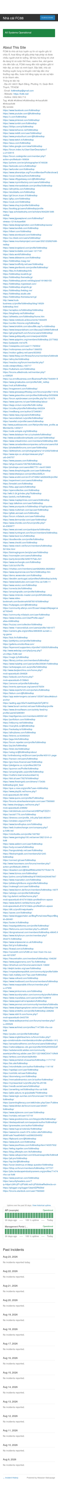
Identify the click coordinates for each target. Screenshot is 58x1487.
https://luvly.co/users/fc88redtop (18, 847)
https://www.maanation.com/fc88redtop (22, 879)
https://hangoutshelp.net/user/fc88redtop (23, 850)
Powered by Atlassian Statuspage (41, 1477)
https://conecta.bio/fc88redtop (17, 588)
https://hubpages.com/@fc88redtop (20, 604)
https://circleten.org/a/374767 (17, 820)
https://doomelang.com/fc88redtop (20, 1076)
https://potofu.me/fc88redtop (17, 496)
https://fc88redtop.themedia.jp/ (18, 277)
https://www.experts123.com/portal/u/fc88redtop (26, 689)
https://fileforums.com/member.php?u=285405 (25, 928)
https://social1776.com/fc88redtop (19, 814)
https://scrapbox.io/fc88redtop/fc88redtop (23, 309)
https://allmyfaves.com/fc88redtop (19, 732)
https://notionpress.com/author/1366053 (22, 349)
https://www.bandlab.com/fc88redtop (21, 228)
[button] (47, 17)
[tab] (5, 1215)
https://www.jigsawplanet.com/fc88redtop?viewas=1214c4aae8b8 (23, 220)
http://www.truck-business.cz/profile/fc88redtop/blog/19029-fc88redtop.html (24, 303)
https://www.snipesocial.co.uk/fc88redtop (23, 942)
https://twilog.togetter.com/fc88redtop (21, 1148)
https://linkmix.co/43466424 (16, 735)
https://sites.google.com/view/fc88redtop (22, 146)
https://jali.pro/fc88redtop (15, 1158)
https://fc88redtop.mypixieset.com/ (20, 283)
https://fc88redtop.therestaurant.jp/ (20, 296)
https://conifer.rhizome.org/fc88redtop (21, 323)
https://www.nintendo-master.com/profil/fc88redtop (27, 594)
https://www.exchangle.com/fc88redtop (22, 562)
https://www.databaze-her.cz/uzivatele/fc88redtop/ (27, 434)
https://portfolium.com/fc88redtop (19, 719)
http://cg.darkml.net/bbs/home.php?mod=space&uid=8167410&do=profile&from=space (28, 898)
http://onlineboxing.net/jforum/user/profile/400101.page (30, 755)
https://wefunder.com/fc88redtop (18, 169)
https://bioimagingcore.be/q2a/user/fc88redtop (25, 552)
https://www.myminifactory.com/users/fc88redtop (26, 182)
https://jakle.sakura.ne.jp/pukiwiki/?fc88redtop (25, 1092)
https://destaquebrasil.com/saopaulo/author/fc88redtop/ (30, 1122)
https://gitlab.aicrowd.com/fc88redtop (21, 512)
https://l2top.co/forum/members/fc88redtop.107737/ (28, 1168)
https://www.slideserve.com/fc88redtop (22, 257)
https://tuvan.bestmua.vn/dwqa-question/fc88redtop (28, 1164)
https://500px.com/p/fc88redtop (18, 126)
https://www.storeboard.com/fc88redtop (22, 234)
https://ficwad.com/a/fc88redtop (18, 948)
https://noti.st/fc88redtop (15, 385)
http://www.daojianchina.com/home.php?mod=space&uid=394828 (23, 672)
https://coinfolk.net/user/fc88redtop (20, 1073)
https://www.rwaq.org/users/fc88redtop (22, 414)
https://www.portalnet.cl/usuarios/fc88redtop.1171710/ (29, 1059)
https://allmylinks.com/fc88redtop (19, 188)
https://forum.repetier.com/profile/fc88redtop (24, 742)
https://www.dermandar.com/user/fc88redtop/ (25, 519)
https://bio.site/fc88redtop (15, 1063)
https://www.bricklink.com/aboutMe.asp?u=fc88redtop (29, 326)
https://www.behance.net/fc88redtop (20, 129)
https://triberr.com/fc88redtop (17, 231)
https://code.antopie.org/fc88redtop (20, 431)
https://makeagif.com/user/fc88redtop (21, 886)
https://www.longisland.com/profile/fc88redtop (25, 247)
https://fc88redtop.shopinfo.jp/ (17, 286)
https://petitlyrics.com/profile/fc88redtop (22, 640)
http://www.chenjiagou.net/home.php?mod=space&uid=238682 (21, 806)
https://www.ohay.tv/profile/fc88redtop (21, 205)
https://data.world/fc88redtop (17, 254)
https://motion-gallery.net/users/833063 (22, 352)
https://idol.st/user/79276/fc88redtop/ (21, 778)
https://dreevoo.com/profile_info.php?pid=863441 (27, 817)
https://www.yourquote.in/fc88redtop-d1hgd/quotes (27, 506)
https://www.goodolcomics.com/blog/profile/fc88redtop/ (29, 1118)
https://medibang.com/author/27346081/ (22, 411)
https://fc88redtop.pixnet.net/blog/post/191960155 (27, 280)
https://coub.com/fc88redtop (16, 201)
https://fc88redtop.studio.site (17, 293)
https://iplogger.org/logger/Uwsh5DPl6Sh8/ (23, 1187)
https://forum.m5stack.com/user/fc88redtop (24, 516)
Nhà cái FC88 (13, 17)
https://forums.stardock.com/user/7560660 (23, 1190)
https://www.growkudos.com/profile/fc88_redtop (26, 381)
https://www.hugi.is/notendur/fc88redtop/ (22, 1128)
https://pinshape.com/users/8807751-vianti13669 (27, 467)
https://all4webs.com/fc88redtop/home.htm (24, 316)
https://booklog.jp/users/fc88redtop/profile (23, 208)
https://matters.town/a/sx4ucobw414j (21, 774)
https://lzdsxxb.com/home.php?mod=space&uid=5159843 (18, 678)
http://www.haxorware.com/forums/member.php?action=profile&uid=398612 (26, 865)
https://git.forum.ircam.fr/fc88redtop (20, 195)
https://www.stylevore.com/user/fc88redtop (23, 1112)
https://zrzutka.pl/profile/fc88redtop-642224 (24, 408)
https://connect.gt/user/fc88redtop (19, 860)
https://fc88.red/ (21, 93)
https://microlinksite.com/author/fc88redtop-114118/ (28, 1066)
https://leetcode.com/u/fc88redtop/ (19, 165)
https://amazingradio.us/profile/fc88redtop (23, 771)
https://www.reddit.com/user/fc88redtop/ (22, 133)
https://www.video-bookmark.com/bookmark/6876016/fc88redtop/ (26, 600)
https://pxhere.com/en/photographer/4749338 (25, 162)
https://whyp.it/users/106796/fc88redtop (22, 463)
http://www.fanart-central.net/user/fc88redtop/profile (28, 706)
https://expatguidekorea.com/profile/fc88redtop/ (26, 925)
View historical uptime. (41, 1205)
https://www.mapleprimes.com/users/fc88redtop (26, 499)
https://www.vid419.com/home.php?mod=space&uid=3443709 (20, 1016)
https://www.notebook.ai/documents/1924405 (25, 319)
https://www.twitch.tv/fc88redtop (18, 139)
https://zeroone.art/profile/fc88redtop (21, 683)
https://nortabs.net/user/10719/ (18, 1115)
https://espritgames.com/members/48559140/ (25, 715)
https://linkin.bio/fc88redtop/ (16, 748)
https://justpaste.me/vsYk (15, 342)
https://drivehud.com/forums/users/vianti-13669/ (26, 964)
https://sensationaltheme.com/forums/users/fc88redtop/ (30, 1043)
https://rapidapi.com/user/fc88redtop (20, 1069)
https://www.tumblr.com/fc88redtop (20, 123)
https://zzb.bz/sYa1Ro (13, 565)
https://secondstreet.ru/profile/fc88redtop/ (23, 418)
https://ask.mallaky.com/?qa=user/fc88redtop (25, 974)
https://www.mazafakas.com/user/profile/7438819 (27, 997)
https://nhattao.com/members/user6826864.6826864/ (29, 568)
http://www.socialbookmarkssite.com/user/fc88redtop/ (29, 437)
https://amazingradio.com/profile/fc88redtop (24, 591)
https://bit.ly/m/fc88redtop (15, 945)
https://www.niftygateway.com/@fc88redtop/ (24, 178)
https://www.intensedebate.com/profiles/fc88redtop (27, 185)
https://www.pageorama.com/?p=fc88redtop (24, 961)
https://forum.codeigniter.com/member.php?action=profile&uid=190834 (24, 158)
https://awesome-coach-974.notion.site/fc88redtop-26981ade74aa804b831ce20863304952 (28, 1133)
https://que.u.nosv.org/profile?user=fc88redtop (25, 788)
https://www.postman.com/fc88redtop (21, 1177)
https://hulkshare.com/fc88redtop (19, 368)
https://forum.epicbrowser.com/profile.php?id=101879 (29, 398)
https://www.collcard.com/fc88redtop (20, 978)
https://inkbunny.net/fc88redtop (18, 722)
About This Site (14, 47)
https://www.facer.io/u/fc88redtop (19, 535)
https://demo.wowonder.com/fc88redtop (22, 575)
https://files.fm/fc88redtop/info (17, 270)
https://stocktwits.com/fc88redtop (19, 191)
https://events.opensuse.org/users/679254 (23, 686)
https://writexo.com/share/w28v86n (20, 1056)
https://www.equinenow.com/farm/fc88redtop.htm (27, 571)
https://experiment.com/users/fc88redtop (23, 480)
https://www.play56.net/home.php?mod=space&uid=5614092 (20, 793)
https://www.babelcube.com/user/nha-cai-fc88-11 (27, 581)
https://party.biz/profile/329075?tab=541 (22, 558)
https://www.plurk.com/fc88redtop (19, 1141)
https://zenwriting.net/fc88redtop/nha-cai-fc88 (25, 1089)
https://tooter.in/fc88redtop (16, 922)
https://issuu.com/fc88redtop (17, 142)
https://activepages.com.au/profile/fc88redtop (25, 666)
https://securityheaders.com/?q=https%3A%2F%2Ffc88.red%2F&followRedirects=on (29, 1183)
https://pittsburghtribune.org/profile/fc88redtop (25, 883)
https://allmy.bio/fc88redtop (16, 359)
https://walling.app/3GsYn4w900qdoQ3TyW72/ (25, 702)
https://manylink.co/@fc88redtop (18, 725)
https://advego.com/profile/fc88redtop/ (21, 892)
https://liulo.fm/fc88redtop (15, 637)
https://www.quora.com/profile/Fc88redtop (23, 797)
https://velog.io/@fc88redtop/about (20, 752)
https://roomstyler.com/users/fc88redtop (22, 555)
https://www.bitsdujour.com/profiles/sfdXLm (24, 473)
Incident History (10, 1477)
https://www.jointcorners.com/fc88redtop (22, 991)
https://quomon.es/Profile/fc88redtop (21, 768)
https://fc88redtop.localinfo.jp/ (17, 273)
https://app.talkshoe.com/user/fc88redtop (23, 503)
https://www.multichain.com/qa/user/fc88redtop (26, 509)
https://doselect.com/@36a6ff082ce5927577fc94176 (28, 869)
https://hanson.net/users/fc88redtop (20, 758)
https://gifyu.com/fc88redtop (16, 198)
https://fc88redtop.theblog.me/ (17, 290)
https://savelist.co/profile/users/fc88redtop (23, 421)
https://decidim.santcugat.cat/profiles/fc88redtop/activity (30, 578)
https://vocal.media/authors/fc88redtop (22, 175)
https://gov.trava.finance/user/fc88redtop (22, 761)
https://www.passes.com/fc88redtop (20, 460)
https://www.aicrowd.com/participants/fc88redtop (26, 529)
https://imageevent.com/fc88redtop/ (20, 388)
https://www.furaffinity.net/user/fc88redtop (23, 264)
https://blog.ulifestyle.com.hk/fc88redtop (22, 1151)
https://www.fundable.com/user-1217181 (22, 250)
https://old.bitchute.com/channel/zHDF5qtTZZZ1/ (27, 810)
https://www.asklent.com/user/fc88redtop (23, 843)
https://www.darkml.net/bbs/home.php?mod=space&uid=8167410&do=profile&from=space (28, 904)
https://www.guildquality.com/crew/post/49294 (25, 336)
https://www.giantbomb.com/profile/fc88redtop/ (25, 267)
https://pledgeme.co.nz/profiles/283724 (22, 765)
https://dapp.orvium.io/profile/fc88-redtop (23, 404)
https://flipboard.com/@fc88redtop (19, 1138)
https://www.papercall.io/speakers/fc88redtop (25, 1000)
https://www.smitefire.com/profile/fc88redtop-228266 (28, 1010)
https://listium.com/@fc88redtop (18, 693)
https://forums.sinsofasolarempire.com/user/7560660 (29, 801)
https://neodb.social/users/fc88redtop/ (21, 1086)
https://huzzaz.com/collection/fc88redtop (22, 624)
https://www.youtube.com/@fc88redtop (22, 113)
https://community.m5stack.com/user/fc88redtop (26, 614)
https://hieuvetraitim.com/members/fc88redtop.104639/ (30, 958)
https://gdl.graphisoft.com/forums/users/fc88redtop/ (28, 332)
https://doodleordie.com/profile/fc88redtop (23, 539)
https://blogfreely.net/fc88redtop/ (18, 313)
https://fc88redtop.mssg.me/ (16, 260)
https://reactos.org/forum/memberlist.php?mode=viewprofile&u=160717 (23, 364)
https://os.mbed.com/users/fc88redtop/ (22, 237)
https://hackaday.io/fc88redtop (17, 729)
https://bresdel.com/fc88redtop (18, 483)
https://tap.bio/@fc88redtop (16, 1161)
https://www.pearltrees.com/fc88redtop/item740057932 (29, 1145)
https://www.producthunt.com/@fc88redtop (24, 136)
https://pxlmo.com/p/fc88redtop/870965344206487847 (29, 876)
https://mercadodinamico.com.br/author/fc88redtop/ (28, 1079)
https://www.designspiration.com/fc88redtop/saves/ (27, 224)
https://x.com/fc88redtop (15, 116)
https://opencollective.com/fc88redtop (21, 490)
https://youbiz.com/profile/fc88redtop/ (21, 1033)
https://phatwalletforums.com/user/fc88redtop (25, 447)
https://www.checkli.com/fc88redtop (20, 542)
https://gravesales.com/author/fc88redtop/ (23, 1125)
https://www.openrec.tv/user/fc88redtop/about (25, 401)
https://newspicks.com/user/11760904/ (22, 345)
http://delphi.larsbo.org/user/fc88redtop (22, 968)
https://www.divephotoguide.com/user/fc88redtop (27, 470)
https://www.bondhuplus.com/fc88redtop (22, 824)
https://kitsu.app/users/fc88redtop (19, 486)
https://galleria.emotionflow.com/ (18, 644)
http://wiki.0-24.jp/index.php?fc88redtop (22, 493)
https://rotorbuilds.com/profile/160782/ (21, 833)
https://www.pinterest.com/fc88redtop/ (21, 120)
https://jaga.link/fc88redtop (16, 739)
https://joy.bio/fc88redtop (15, 745)
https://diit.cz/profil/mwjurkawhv (18, 909)
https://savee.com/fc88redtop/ (17, 912)
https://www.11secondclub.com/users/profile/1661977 (29, 627)
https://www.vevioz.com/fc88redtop (20, 585)
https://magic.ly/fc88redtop (16, 657)
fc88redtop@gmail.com (22, 90)
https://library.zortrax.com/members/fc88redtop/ (26, 660)
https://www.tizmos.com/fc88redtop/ (20, 873)
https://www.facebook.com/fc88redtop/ (21, 110)
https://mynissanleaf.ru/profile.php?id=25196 (24, 1082)
